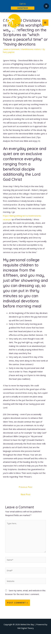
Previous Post (25, 487)
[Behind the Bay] (12, 22)
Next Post (25, 494)
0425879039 (22, 8)
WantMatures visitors (31, 49)
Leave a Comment (11, 49)
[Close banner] (46, 6)
